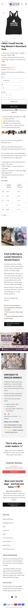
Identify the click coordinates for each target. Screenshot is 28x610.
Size (2, 84)
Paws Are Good (11, 607)
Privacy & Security (8, 538)
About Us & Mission (8, 519)
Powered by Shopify (18, 607)
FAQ (4, 526)
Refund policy (6, 545)
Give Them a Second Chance (13, 324)
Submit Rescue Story (8, 549)
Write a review (14, 472)
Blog (4, 534)
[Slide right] (17, 38)
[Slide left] (10, 38)
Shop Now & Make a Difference (14, 504)
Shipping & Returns (8, 523)
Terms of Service (7, 541)
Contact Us (6, 530)
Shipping (3, 69)
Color (2, 77)
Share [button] (4, 215)
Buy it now (14, 106)
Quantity (3, 92)
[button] (2, 4)
